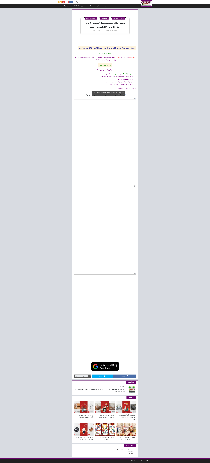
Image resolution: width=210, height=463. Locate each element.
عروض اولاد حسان (105, 65)
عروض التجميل (65, 5)
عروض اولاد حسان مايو (118, 18)
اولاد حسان (117, 57)
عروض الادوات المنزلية (78, 5)
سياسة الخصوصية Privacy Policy (125, 449)
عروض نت (104, 5)
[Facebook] (71, 2)
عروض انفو (112, 30)
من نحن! (130, 451)
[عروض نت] (146, 3)
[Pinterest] (63, 2)
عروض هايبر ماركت (94, 5)
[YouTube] (67, 2)
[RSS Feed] (60, 2)
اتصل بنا (131, 453)
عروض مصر (104, 18)
